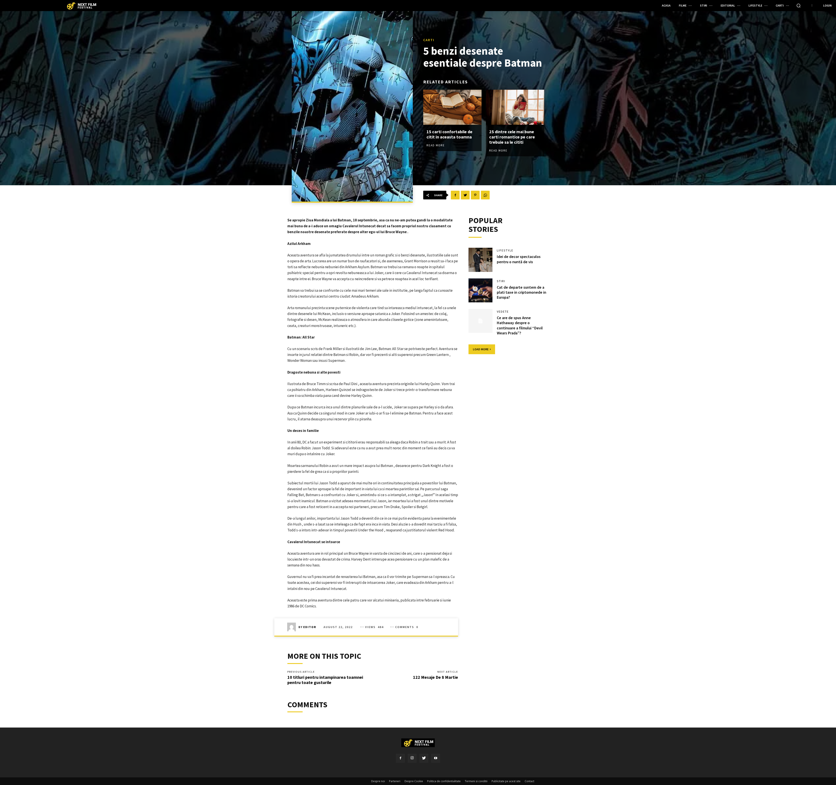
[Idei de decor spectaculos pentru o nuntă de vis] (480, 260)
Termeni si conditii (476, 781)
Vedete (503, 311)
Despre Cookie (414, 781)
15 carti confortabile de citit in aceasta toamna (449, 134)
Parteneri (394, 781)
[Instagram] (412, 758)
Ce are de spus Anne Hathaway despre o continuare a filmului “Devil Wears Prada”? (520, 325)
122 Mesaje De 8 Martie (435, 677)
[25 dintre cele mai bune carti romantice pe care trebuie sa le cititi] (515, 107)
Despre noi (378, 781)
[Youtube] (435, 758)
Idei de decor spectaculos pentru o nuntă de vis (519, 259)
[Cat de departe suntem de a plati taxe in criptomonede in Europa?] (480, 290)
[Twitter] (424, 758)
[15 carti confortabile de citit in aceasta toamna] (452, 107)
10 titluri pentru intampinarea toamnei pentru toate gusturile (325, 679)
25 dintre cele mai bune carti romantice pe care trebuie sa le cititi (512, 137)
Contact (529, 781)
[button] (798, 5)
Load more (481, 349)
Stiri (501, 281)
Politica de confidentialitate (444, 781)
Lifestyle (505, 250)
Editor (309, 627)
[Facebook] (400, 758)
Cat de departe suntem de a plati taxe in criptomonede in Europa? (521, 292)
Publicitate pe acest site (506, 781)
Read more (435, 145)
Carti (428, 40)
